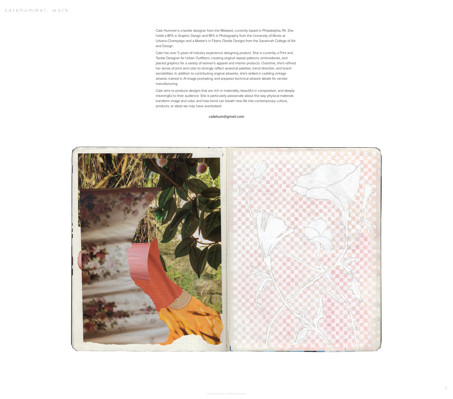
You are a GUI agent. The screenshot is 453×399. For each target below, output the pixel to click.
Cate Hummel (239, 393)
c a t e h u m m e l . (26, 9)
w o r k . (61, 9)
